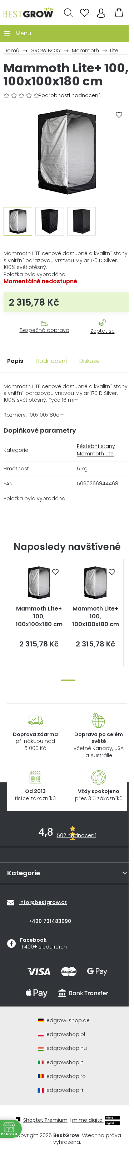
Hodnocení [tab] (51, 361)
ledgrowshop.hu (66, 1048)
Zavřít (98, 338)
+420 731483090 (50, 921)
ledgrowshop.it (64, 1062)
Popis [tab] (15, 361)
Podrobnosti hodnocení (69, 95)
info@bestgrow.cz (43, 902)
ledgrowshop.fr (64, 1090)
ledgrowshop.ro (65, 1076)
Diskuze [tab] (89, 361)
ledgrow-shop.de (67, 1020)
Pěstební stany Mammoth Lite (96, 450)
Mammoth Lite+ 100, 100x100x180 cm (39, 617)
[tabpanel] (39, 612)
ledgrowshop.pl (65, 1034)
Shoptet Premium (45, 1120)
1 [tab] (68, 680)
